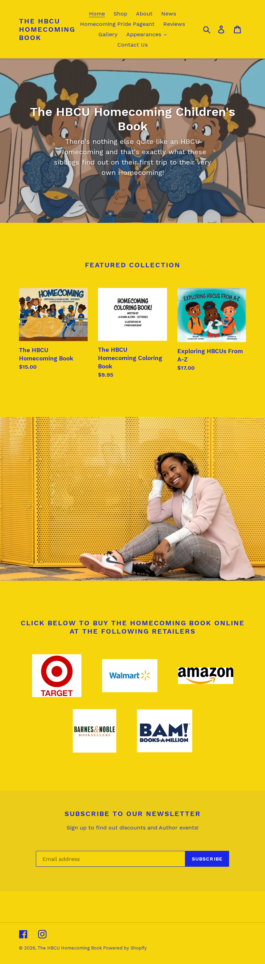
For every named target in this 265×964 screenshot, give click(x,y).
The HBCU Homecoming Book (47, 29)
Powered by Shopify (125, 948)
